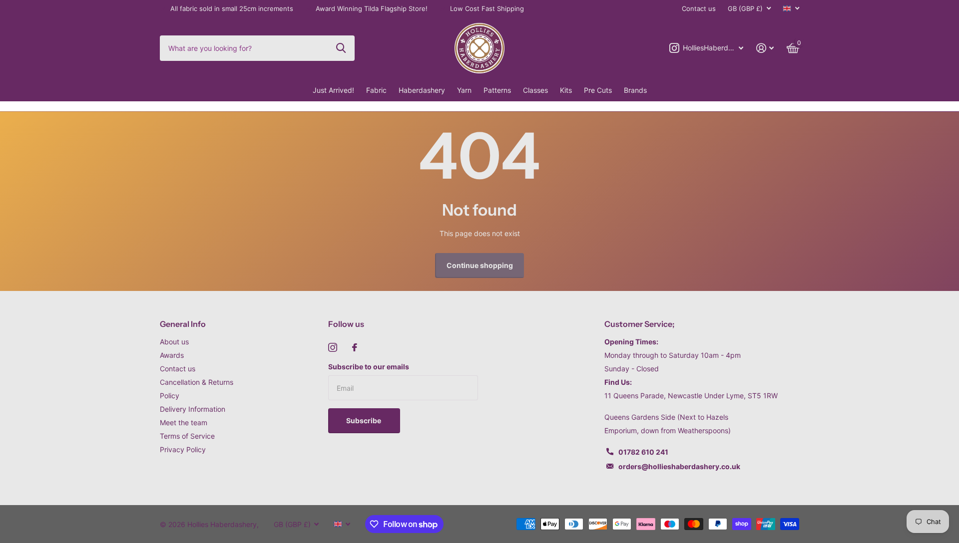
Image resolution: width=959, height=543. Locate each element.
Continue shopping (480, 265)
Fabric (376, 90)
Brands (635, 90)
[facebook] (354, 347)
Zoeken (341, 47)
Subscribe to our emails (368, 366)
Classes (535, 90)
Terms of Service (187, 436)
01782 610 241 (643, 452)
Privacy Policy (183, 449)
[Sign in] (765, 48)
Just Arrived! (333, 90)
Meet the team (183, 422)
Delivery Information (192, 409)
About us (174, 341)
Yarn (464, 90)
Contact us (699, 8)
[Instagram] (332, 347)
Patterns (497, 90)
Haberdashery (422, 90)
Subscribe (364, 420)
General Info (183, 324)
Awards (172, 355)
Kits (566, 90)
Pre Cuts (598, 90)
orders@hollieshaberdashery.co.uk (679, 466)
